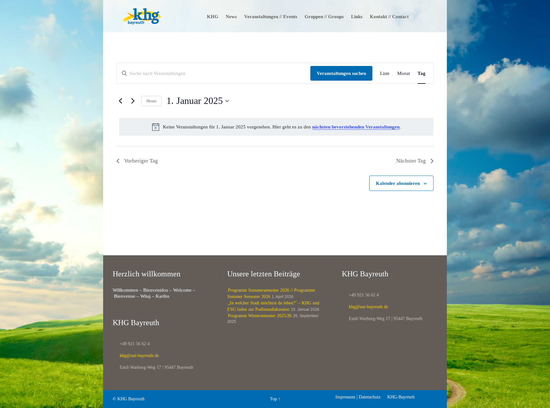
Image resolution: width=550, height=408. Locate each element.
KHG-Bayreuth (398, 397)
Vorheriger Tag (141, 161)
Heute (151, 100)
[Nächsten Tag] (133, 101)
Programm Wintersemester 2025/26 (260, 315)
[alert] (276, 127)
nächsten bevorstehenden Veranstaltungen (355, 126)
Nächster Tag (411, 161)
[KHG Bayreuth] (142, 16)
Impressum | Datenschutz (357, 397)
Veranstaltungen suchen (341, 73)
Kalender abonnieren (398, 183)
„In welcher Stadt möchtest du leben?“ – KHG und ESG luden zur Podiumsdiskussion (273, 306)
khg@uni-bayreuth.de (136, 355)
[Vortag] (120, 101)
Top (273, 399)
